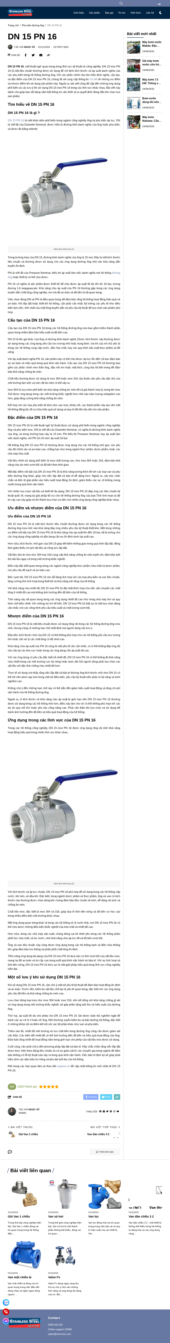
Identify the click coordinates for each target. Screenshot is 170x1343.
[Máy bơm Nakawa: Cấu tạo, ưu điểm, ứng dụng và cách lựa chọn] (133, 122)
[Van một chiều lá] (25, 1254)
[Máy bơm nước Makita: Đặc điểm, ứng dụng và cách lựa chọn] (133, 47)
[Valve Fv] (65, 1254)
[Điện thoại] (5, 1311)
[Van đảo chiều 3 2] (145, 1194)
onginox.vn (63, 1066)
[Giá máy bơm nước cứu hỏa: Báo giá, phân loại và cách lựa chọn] (133, 65)
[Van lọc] (105, 1194)
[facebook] (100, 1111)
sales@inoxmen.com (59, 1334)
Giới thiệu (79, 12)
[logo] (20, 16)
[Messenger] (5, 1321)
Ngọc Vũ (29, 47)
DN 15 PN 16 (16, 120)
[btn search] (159, 4)
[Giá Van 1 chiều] (25, 1194)
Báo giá (109, 12)
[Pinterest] (111, 1111)
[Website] (104, 1111)
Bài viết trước (22, 1127)
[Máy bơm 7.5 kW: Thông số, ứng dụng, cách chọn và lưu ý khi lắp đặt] (133, 84)
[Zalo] (5, 1302)
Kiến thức (136, 12)
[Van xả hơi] (65, 1194)
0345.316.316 (55, 1324)
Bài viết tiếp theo (103, 1127)
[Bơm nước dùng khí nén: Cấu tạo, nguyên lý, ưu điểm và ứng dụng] (133, 103)
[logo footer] (26, 1323)
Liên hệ (150, 12)
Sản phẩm (94, 12)
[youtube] (118, 1111)
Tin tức (122, 12)
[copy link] (48, 55)
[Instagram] (114, 1111)
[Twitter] (107, 1111)
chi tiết (93, 79)
